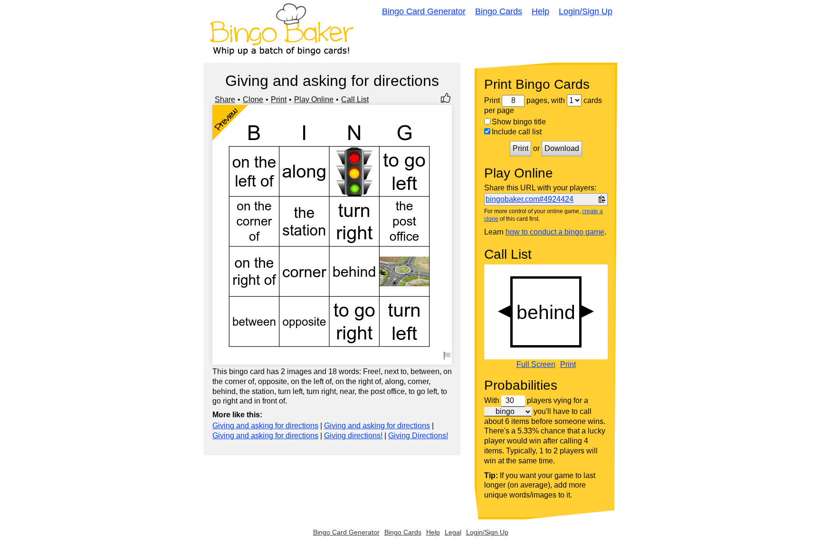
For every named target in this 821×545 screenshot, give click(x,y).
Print (278, 99)
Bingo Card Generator (424, 11)
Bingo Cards (498, 11)
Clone (253, 99)
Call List (355, 99)
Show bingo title (519, 122)
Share (225, 99)
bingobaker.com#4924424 (529, 199)
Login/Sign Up (585, 11)
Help (540, 11)
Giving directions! (353, 436)
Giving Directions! (418, 436)
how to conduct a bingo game (555, 232)
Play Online (314, 99)
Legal (453, 532)
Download (561, 148)
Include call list (517, 132)
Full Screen (535, 364)
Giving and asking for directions (265, 426)
